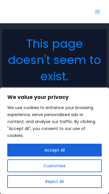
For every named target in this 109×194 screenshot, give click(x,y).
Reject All (54, 181)
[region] (54, 141)
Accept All (54, 150)
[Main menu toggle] (97, 12)
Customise (55, 166)
